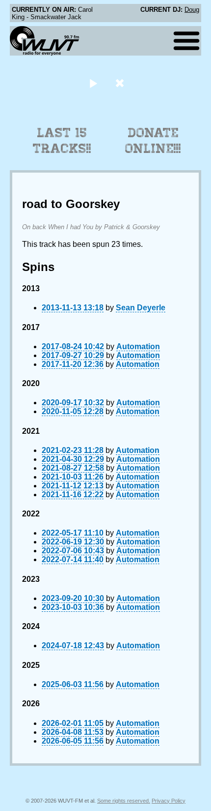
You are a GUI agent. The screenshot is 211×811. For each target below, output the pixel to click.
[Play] (93, 83)
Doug (192, 9)
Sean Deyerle (140, 307)
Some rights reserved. (123, 801)
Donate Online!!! (153, 140)
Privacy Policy (168, 801)
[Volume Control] (121, 83)
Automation (138, 346)
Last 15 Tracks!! (62, 140)
